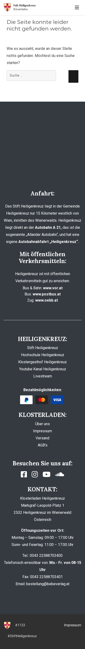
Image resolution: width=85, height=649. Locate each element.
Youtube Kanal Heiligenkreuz (42, 369)
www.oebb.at (46, 300)
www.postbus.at (47, 294)
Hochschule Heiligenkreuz (42, 355)
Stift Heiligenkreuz (42, 348)
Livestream (42, 376)
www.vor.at (53, 288)
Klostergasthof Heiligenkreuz (42, 362)
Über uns (42, 424)
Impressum (42, 431)
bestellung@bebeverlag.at (47, 584)
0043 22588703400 (46, 555)
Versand (42, 438)
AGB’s (42, 445)
